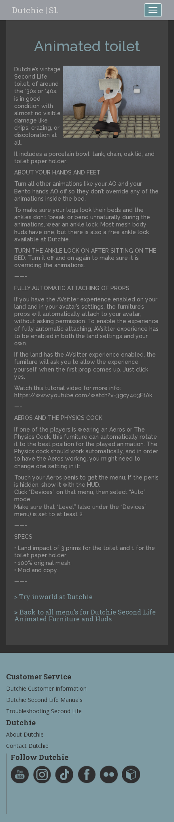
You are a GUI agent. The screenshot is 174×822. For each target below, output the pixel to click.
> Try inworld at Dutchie (53, 596)
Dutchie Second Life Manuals (44, 700)
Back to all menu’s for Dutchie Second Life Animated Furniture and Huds (85, 615)
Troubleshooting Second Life (44, 711)
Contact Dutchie (27, 745)
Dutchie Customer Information (46, 688)
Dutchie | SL (35, 10)
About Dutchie (25, 734)
